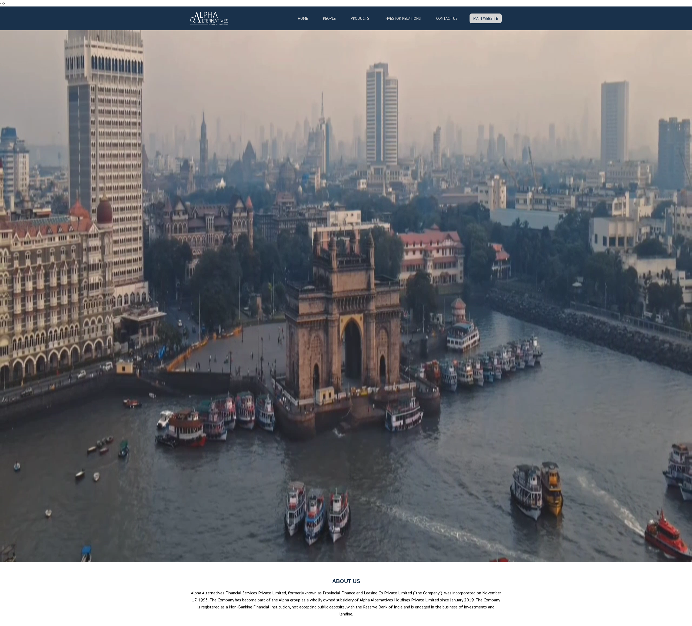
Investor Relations (402, 18)
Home (303, 18)
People (329, 18)
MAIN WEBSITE (485, 18)
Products (360, 18)
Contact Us (447, 18)
